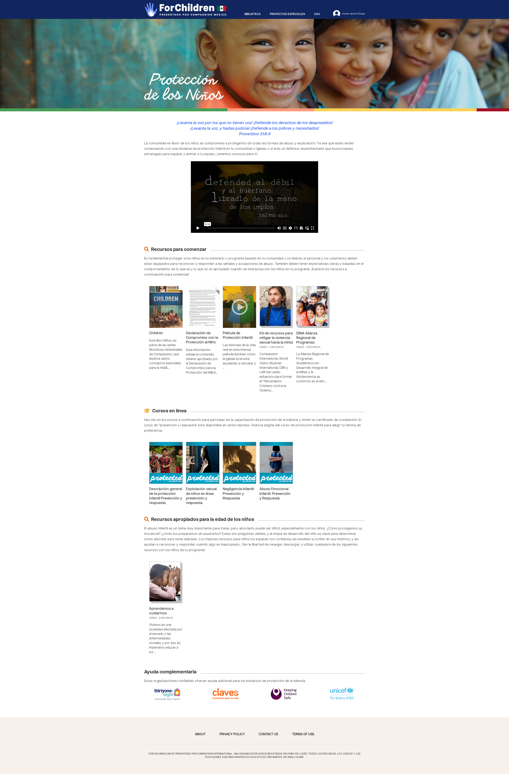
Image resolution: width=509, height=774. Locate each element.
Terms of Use (303, 734)
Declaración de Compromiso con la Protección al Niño (202, 338)
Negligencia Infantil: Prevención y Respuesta (238, 494)
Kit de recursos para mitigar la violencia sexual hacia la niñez (276, 338)
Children (156, 333)
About (200, 734)
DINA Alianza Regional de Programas (306, 338)
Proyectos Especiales (287, 14)
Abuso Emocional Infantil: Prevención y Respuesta (274, 494)
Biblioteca (253, 14)
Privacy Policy (232, 734)
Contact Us (268, 734)
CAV (317, 14)
